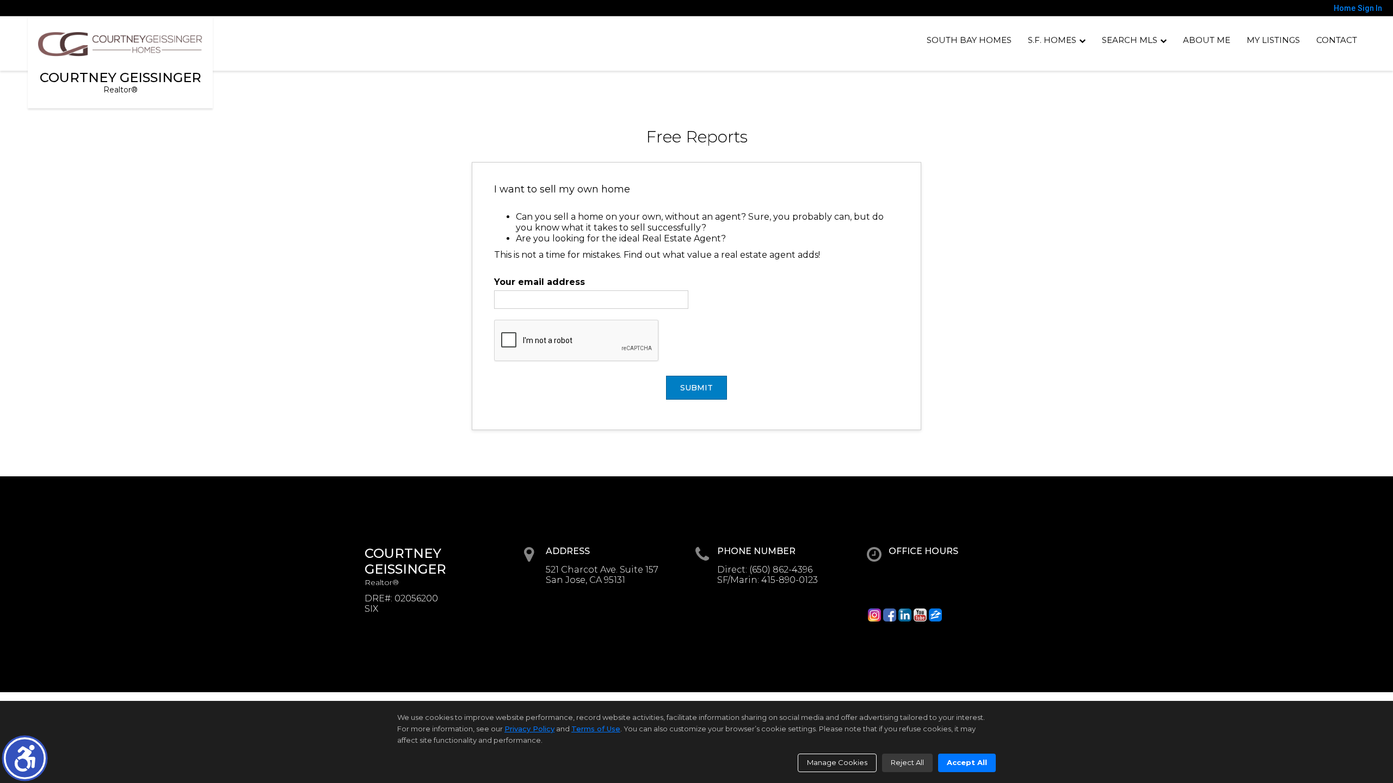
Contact (1336, 40)
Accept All (967, 762)
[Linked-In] (904, 615)
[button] (25, 758)
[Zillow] (935, 615)
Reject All (907, 762)
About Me (1206, 40)
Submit (696, 388)
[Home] (120, 44)
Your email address (539, 282)
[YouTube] (920, 615)
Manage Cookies (837, 762)
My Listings (1273, 40)
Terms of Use (595, 728)
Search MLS (1129, 40)
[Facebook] (889, 615)
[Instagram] (874, 615)
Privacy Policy (529, 728)
